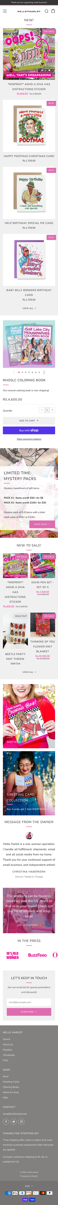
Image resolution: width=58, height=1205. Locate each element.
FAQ (5, 1060)
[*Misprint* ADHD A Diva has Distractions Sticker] (29, 54)
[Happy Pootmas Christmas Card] (29, 126)
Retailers (7, 1049)
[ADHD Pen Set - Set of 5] (42, 565)
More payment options (29, 439)
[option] (29, 344)
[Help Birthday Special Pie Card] (29, 193)
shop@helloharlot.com (15, 1113)
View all (28, 308)
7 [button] (39, 372)
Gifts (5, 1097)
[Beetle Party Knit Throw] (15, 631)
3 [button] (25, 372)
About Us (8, 1044)
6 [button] (36, 372)
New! (6, 1076)
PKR (27, 1186)
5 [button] (32, 372)
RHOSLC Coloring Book (24, 380)
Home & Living (11, 1092)
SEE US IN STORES (28, 925)
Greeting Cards (11, 1081)
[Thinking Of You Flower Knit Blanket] (42, 625)
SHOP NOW (40, 524)
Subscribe (27, 1011)
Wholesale (9, 1055)
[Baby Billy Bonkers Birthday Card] (29, 260)
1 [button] (19, 372)
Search (6, 1039)
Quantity (7, 410)
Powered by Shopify (29, 1176)
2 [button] (22, 372)
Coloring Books (11, 1087)
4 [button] (29, 372)
